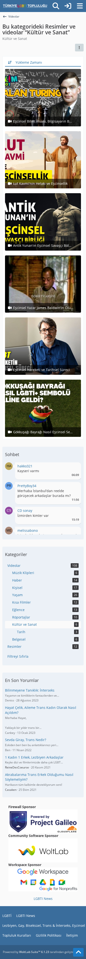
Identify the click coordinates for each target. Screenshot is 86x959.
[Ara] (56, 6)
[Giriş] (68, 6)
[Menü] (80, 6)
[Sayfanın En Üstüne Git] (78, 952)
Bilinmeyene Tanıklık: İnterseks (29, 690)
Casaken (10, 790)
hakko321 (24, 466)
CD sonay (24, 510)
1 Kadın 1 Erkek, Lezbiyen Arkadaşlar (34, 757)
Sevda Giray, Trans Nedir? (25, 739)
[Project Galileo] (43, 821)
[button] (79, 47)
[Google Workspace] (43, 879)
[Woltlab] (43, 850)
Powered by (26, 952)
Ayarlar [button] (74, 467)
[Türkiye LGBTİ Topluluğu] (25, 6)
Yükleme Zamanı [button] (29, 62)
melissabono (27, 530)
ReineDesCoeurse (17, 767)
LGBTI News (43, 898)
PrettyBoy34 (26, 485)
